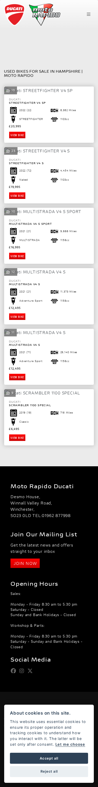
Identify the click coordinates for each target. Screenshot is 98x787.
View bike (17, 135)
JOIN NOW (25, 563)
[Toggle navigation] (88, 14)
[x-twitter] (31, 671)
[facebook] (14, 671)
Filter (80, 40)
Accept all (49, 758)
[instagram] (23, 671)
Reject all (49, 771)
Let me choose (70, 744)
